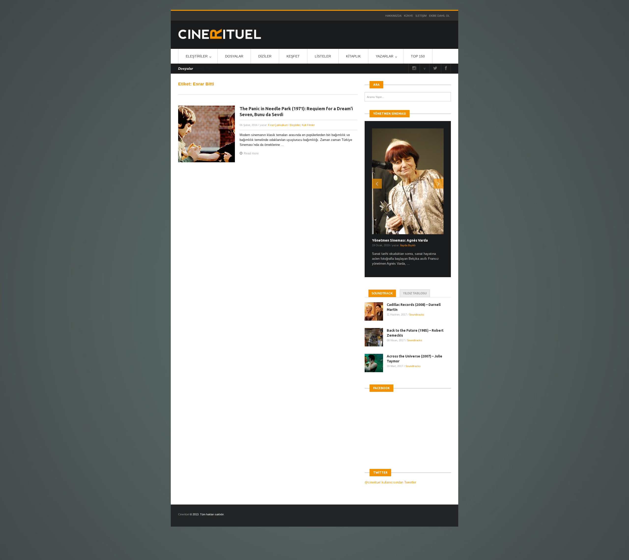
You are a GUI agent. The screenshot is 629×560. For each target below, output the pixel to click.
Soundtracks (416, 314)
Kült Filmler (308, 124)
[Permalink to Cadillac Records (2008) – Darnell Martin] (376, 311)
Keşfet (293, 56)
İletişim (421, 15)
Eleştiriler (197, 56)
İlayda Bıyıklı (407, 245)
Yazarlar (384, 56)
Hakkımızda (393, 15)
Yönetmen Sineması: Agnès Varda (400, 240)
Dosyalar (234, 56)
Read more (251, 153)
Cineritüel (183, 514)
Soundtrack (382, 293)
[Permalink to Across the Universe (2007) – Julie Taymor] (376, 363)
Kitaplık (353, 56)
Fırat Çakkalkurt (277, 124)
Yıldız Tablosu (415, 293)
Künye (408, 15)
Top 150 (418, 56)
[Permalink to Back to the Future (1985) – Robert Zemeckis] (376, 337)
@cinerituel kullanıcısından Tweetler (390, 482)
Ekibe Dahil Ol (439, 15)
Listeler (323, 56)
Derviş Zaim (204, 68)
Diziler (265, 56)
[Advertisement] (89, 547)
